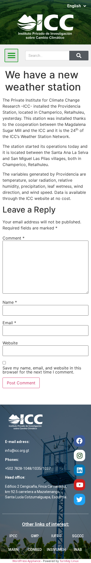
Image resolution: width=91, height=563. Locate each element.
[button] (11, 55)
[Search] (78, 55)
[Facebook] (79, 441)
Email (9, 323)
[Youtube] (79, 484)
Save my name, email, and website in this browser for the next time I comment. (42, 370)
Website (10, 343)
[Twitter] (79, 499)
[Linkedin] (79, 470)
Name (10, 302)
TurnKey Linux (69, 561)
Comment (14, 238)
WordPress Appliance (26, 561)
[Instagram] (79, 455)
